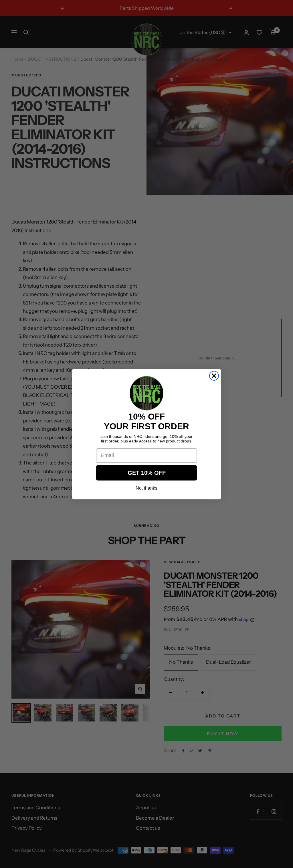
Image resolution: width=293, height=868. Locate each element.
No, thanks (146, 488)
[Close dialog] (214, 375)
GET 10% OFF (147, 473)
